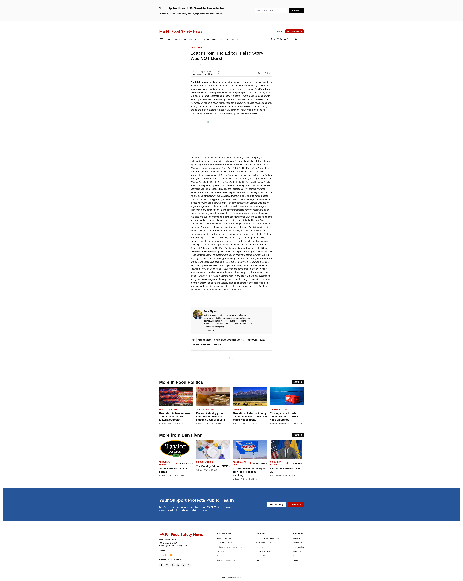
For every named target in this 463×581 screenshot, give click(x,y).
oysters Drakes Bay (201, 344)
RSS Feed (259, 560)
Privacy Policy (298, 547)
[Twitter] (274, 39)
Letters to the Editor (264, 551)
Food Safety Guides (224, 543)
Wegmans (218, 344)
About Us (296, 538)
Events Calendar (262, 547)
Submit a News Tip (263, 556)
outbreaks (221, 551)
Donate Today (276, 505)
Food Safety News (234, 578)
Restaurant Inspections (265, 543)
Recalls (219, 556)
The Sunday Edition (205, 462)
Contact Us (297, 543)
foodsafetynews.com (167, 539)
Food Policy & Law (168, 409)
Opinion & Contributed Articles (229, 340)
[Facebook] (271, 39)
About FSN (296, 505)
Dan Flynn (197, 64)
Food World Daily (256, 340)
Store (295, 556)
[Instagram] (278, 39)
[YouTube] (285, 39)
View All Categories (224, 560)
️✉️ (162, 555)
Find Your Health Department (267, 538)
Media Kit (297, 551)
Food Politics (197, 47)
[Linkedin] (281, 39)
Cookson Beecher (280, 424)
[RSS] (288, 39)
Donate (296, 560)
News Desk (166, 424)
